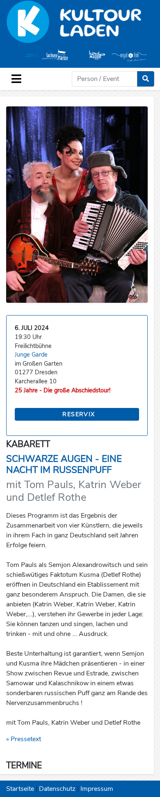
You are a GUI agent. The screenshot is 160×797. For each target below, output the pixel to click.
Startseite (20, 788)
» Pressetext (23, 739)
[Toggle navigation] (16, 79)
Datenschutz (57, 788)
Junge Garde (31, 354)
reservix (78, 414)
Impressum (96, 788)
